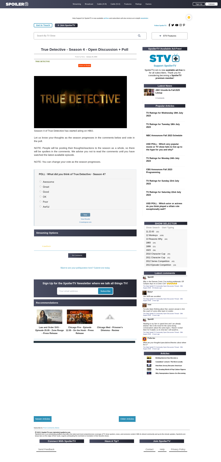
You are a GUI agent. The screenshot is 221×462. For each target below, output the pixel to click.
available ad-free (174, 70)
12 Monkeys (152, 235)
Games (148, 4)
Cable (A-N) (102, 4)
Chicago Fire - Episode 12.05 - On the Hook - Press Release (80, 330)
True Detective (42, 61)
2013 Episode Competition (158, 265)
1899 (148, 246)
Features (127, 4)
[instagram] (180, 25)
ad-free (106, 18)
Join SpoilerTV (67, 25)
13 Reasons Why (154, 239)
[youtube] (177, 25)
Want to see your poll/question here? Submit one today (85, 268)
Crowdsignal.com (85, 222)
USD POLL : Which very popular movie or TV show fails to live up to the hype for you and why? (164, 147)
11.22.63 (150, 231)
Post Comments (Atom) (51, 428)
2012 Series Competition (157, 261)
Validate (211, 4)
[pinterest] (184, 25)
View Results (85, 219)
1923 (148, 250)
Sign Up (199, 4)
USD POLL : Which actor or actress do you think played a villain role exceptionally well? (164, 206)
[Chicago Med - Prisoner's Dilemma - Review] (110, 324)
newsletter (144, 18)
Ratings (138, 4)
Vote (85, 215)
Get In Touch (43, 25)
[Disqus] (85, 377)
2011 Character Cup (155, 257)
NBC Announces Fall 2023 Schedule (164, 135)
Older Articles (127, 419)
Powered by (38, 246)
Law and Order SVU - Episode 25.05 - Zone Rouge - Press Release (49, 330)
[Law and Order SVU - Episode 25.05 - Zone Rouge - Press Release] (49, 324)
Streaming (77, 4)
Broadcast (89, 4)
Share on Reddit (84, 65)
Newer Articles (42, 419)
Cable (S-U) (115, 4)
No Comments (77, 255)
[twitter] (172, 25)
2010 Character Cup (155, 254)
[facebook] (169, 25)
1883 (148, 242)
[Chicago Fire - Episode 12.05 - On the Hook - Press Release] (79, 324)
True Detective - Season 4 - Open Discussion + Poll (84, 49)
